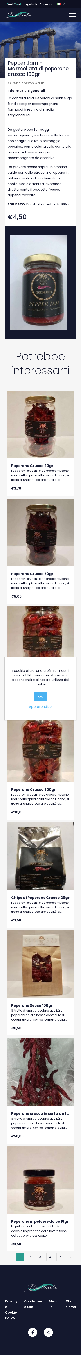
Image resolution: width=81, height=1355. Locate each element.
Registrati (30, 4)
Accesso (46, 4)
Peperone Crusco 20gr (32, 465)
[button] (61, 4)
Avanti (70, 1257)
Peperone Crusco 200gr (33, 789)
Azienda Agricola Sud (26, 83)
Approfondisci (40, 706)
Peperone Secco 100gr (32, 1005)
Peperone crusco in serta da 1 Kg (41, 1113)
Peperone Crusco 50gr (32, 573)
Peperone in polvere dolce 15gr (40, 1221)
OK (40, 696)
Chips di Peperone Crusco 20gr (40, 897)
